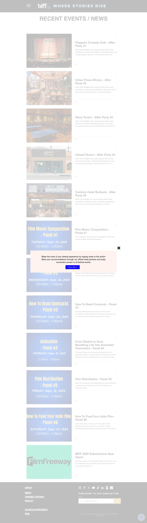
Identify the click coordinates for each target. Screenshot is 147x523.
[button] (118, 248)
